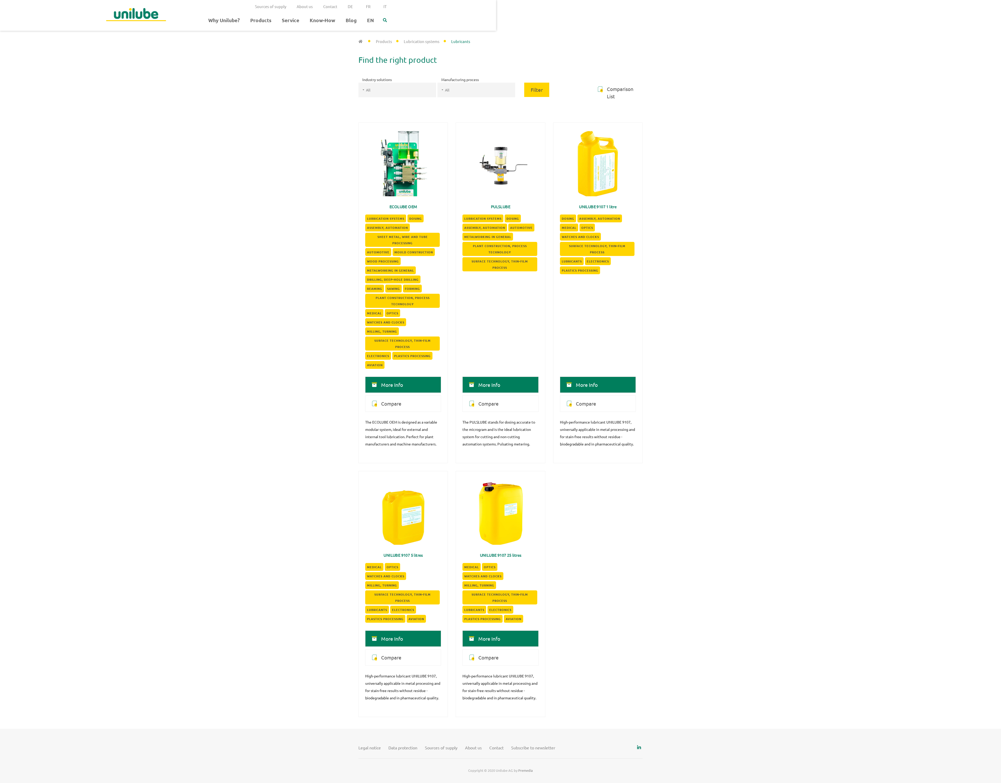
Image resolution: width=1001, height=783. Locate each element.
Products (260, 20)
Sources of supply (270, 6)
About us (305, 6)
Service (290, 20)
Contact (330, 6)
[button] (385, 20)
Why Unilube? (224, 20)
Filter (537, 90)
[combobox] (397, 90)
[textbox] (403, 90)
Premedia (525, 770)
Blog (351, 20)
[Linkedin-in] (639, 747)
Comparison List (620, 93)
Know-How (322, 20)
